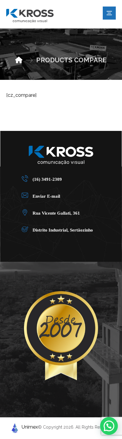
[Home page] (19, 60)
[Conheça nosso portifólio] (30, 16)
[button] (59, 178)
